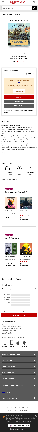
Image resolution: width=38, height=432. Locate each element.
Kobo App (14, 179)
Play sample (21, 62)
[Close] (36, 416)
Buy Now (19, 97)
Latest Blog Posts (8, 366)
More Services (12, 410)
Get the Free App (8, 378)
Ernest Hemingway (20, 56)
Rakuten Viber (23, 405)
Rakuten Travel (26, 408)
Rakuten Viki (13, 405)
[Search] (34, 8)
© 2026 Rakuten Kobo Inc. (10, 398)
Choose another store (16, 429)
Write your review (19, 315)
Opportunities (7, 360)
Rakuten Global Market (12, 408)
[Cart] (34, 2)
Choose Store (19, 91)
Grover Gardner (23, 58)
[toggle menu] (3, 2)
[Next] (35, 210)
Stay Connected (8, 372)
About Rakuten (23, 410)
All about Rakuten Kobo (11, 354)
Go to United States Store (21, 426)
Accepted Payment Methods (12, 385)
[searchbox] (19, 8)
